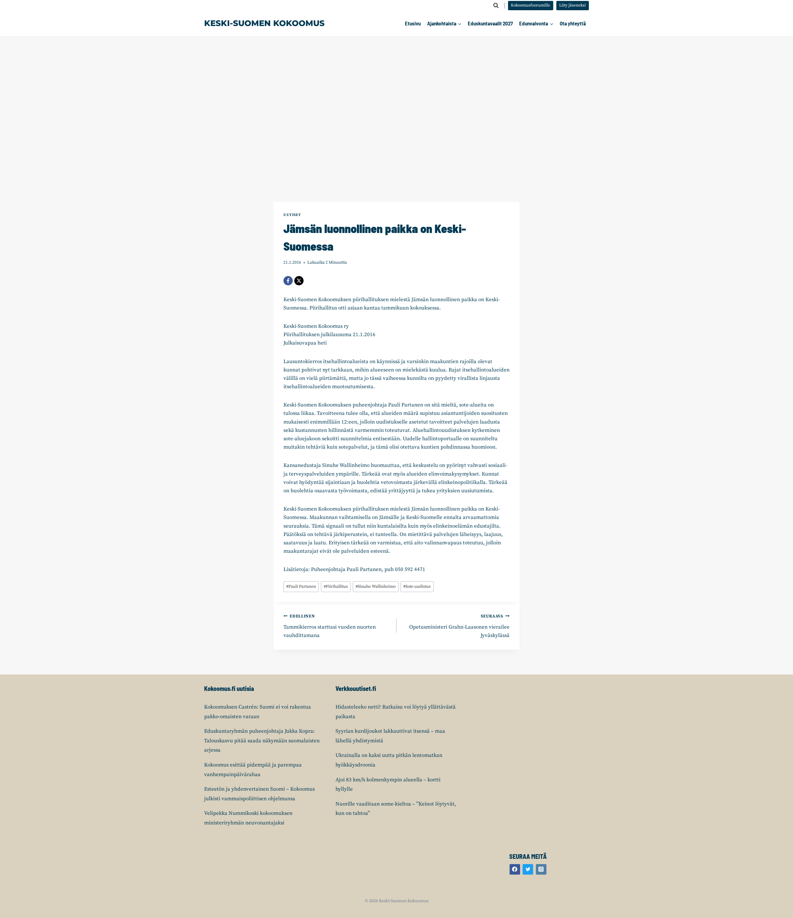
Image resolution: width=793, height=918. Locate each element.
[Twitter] (528, 869)
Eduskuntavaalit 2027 (490, 23)
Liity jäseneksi (572, 5)
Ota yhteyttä (573, 23)
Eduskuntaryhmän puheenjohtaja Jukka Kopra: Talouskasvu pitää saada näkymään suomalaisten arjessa (262, 740)
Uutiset (292, 215)
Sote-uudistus (417, 586)
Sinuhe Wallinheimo (376, 586)
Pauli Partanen (301, 586)
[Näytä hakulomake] (496, 5)
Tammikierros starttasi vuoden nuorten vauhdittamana (329, 626)
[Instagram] (541, 869)
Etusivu (413, 23)
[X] (299, 280)
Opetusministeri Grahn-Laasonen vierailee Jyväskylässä (459, 626)
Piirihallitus (336, 586)
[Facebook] (288, 280)
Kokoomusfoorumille (530, 5)
